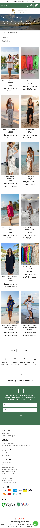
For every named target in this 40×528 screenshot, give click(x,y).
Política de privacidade (9, 474)
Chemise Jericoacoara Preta (10, 277)
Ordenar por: (5, 37)
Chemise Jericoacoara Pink (10, 229)
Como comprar (6, 465)
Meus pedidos (6, 455)
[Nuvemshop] (20, 522)
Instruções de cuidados (9, 469)
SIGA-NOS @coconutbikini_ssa (20, 380)
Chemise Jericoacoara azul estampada (10, 326)
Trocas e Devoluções (8, 436)
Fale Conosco (6, 433)
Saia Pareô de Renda (29, 176)
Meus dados (6, 453)
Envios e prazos (7, 480)
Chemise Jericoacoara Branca (10, 82)
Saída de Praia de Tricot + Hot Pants (30, 326)
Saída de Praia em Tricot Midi (10, 177)
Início (4, 32)
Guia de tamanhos (8, 467)
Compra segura (7, 478)
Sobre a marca (6, 462)
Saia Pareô (30, 129)
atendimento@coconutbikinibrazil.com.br (17, 445)
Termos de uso (6, 476)
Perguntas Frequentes (9, 483)
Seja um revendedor (8, 471)
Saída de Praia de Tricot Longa (29, 229)
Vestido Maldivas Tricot (29, 268)
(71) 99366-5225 (9, 443)
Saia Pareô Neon (30, 81)
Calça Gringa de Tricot (10, 129)
